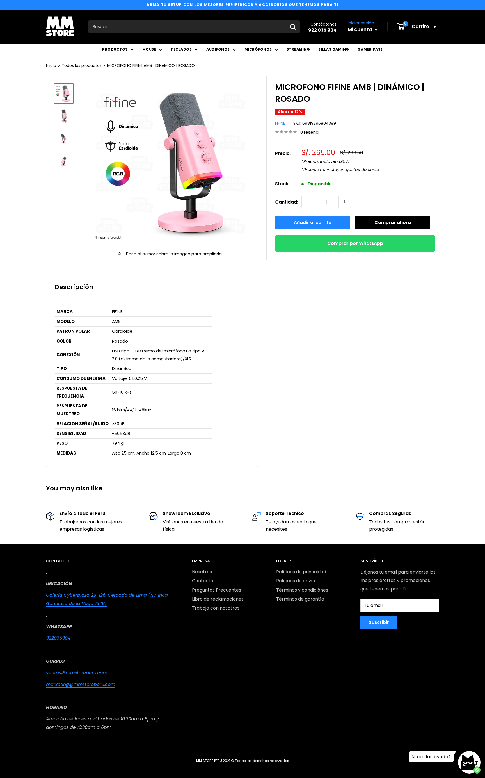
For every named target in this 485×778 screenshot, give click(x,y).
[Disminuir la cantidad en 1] (308, 202)
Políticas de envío (295, 581)
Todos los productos (82, 65)
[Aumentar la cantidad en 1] (345, 202)
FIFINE (280, 123)
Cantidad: (286, 202)
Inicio (51, 65)
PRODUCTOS (115, 49)
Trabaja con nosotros (215, 608)
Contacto (202, 581)
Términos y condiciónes (302, 590)
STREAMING (298, 49)
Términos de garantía (300, 599)
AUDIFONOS (218, 49)
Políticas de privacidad (301, 572)
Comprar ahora (392, 222)
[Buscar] (293, 26)
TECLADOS (181, 49)
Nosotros (202, 572)
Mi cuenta (360, 29)
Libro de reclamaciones (218, 599)
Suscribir (379, 622)
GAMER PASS (370, 49)
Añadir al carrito (312, 222)
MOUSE (149, 49)
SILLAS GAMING (333, 49)
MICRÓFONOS (258, 49)
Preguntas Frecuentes (216, 590)
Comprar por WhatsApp (355, 243)
